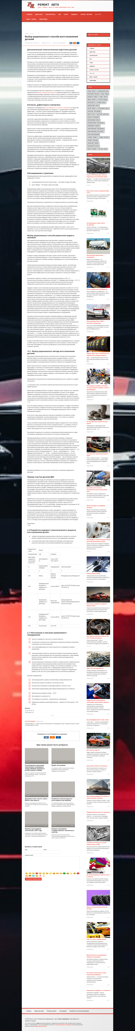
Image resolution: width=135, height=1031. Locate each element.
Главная (29, 14)
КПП (59, 14)
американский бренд (103, 91)
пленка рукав (91, 114)
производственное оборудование (96, 123)
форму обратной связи (41, 1026)
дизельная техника (92, 97)
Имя (26, 849)
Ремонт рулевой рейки (93, 573)
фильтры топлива (92, 149)
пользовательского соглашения (63, 1024)
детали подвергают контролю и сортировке (57, 107)
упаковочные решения (93, 143)
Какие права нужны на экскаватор (97, 766)
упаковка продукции (93, 140)
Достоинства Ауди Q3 (93, 750)
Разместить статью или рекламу (79, 1011)
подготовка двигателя (102, 114)
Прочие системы (86, 14)
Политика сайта (51, 1011)
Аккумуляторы (50, 14)
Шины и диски (31, 19)
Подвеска (74, 14)
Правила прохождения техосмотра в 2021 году (33, 829)
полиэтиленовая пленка (93, 120)
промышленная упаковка (93, 125)
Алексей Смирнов (30, 721)
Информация (43, 19)
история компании (102, 99)
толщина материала (104, 137)
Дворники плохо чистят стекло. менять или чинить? (36, 799)
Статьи (88, 185)
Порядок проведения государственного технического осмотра (62, 830)
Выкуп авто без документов (95, 668)
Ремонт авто (48, 5)
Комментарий (29, 855)
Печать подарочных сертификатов (97, 289)
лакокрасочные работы (93, 105)
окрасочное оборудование (94, 111)
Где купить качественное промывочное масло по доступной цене (97, 489)
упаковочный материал (93, 146)
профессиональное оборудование (96, 128)
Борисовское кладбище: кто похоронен (98, 990)
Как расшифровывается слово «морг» (98, 720)
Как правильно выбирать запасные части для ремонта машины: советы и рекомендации (98, 387)
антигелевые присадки (93, 94)
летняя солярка (91, 108)
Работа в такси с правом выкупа (96, 939)
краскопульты (91, 102)
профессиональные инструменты (95, 131)
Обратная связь (39, 1011)
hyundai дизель (91, 91)
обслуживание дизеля (103, 108)
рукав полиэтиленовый (93, 134)
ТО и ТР (98, 14)
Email (45, 849)
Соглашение (62, 1011)
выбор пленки (104, 94)
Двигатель (38, 14)
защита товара (103, 97)
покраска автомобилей (93, 117)
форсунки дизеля (103, 149)
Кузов (66, 14)
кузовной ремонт (101, 102)
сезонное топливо (92, 137)
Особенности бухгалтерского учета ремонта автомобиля (61, 799)
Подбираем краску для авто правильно (98, 812)
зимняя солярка (91, 99)
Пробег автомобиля (58, 765)
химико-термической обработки (47, 92)
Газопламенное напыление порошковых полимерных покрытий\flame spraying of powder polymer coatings (35, 767)
